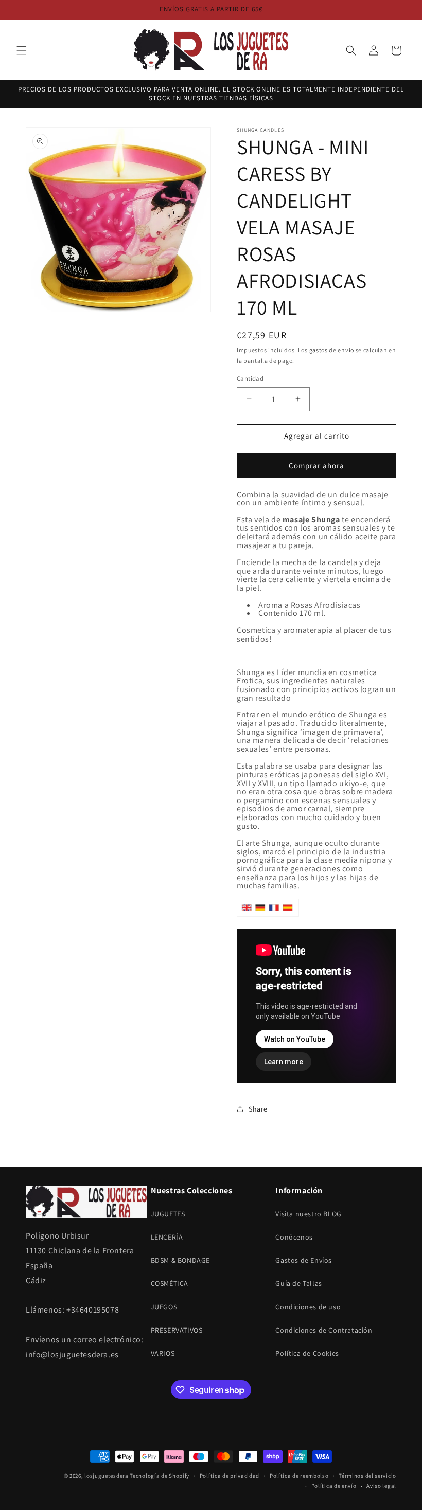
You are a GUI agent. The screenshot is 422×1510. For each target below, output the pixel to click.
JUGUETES (168, 1213)
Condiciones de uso (308, 1307)
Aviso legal (381, 1485)
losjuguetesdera (106, 1475)
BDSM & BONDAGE (180, 1260)
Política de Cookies (307, 1353)
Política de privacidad (229, 1475)
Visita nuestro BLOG (308, 1213)
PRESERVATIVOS (177, 1330)
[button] (21, 50)
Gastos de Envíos (303, 1260)
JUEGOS (164, 1307)
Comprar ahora (316, 465)
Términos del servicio (367, 1475)
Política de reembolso (299, 1475)
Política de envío (334, 1485)
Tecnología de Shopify (159, 1475)
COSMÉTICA (169, 1283)
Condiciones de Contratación (323, 1330)
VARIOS (163, 1353)
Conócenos (293, 1237)
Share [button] (258, 1109)
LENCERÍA (167, 1237)
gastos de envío (332, 350)
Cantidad (250, 378)
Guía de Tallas (298, 1283)
